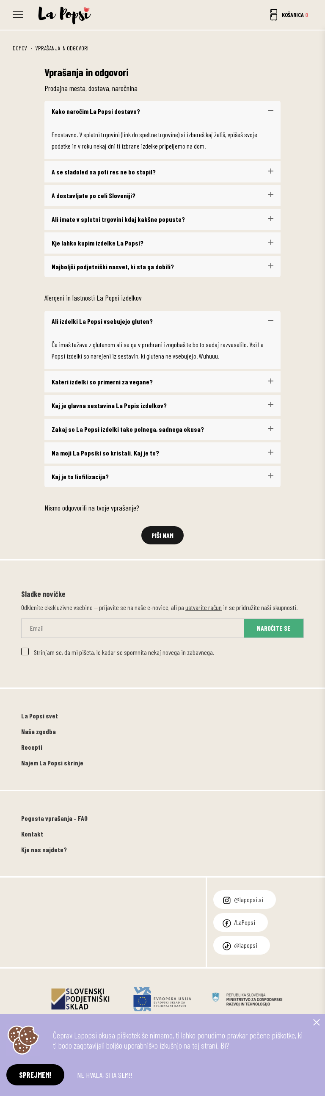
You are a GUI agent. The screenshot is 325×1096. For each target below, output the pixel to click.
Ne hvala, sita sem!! (104, 1074)
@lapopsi (245, 945)
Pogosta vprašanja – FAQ (54, 818)
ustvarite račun (203, 607)
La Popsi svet (39, 716)
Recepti (31, 747)
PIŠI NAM (162, 535)
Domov (20, 48)
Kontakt (32, 834)
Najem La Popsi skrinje (52, 763)
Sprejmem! (35, 1074)
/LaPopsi (244, 922)
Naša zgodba (38, 731)
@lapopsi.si (248, 899)
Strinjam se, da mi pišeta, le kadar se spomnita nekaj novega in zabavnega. (124, 652)
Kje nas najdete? (44, 849)
